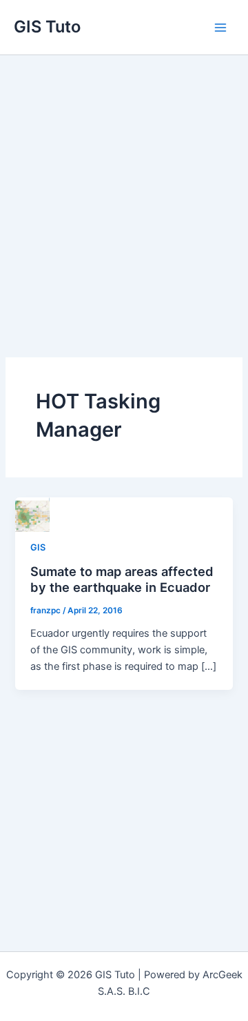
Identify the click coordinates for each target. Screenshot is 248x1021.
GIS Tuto (47, 27)
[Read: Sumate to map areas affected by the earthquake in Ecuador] (32, 514)
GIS (37, 547)
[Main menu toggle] (220, 27)
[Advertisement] (124, 186)
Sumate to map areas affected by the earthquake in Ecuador (122, 579)
